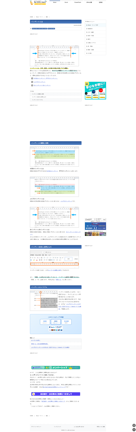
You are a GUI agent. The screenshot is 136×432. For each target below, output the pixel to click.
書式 (47, 16)
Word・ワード (39, 16)
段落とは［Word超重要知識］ (40, 344)
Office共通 (89, 2)
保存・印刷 (91, 35)
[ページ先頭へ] (134, 429)
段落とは (58, 279)
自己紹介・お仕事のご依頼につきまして (53, 401)
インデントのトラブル (37, 99)
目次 (33, 91)
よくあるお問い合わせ (79, 426)
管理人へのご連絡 (101, 426)
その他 (89, 53)
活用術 (100, 2)
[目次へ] (134, 425)
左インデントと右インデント (42, 85)
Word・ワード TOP (93, 25)
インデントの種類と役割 (38, 94)
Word (54, 2)
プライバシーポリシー (36, 426)
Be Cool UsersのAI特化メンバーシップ (54, 387)
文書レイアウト (92, 42)
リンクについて (57, 426)
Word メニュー (90, 21)
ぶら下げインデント (39, 82)
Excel (66, 2)
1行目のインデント (52, 171)
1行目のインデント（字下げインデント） (46, 78)
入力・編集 (91, 32)
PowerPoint (78, 2)
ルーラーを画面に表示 (54, 270)
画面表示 (90, 28)
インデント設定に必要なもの (39, 96)
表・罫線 (90, 46)
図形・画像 (91, 49)
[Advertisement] (68, 10)
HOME (31, 16)
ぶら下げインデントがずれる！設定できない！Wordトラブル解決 (70, 306)
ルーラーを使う (35, 340)
